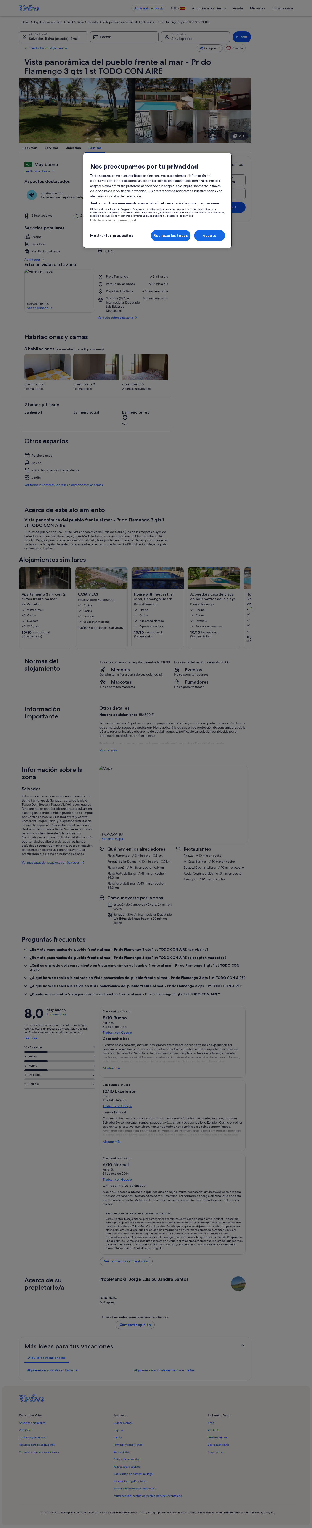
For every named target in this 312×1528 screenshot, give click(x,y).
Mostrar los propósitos (111, 235)
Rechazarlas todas (171, 235)
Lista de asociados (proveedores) (113, 220)
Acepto (210, 235)
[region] (157, 201)
